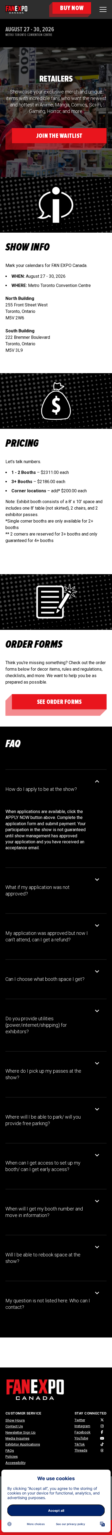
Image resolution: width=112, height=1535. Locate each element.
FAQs (9, 1451)
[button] (51, 789)
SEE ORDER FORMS (59, 702)
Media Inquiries (17, 1438)
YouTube (81, 1438)
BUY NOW (71, 8)
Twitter (79, 1420)
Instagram (82, 1426)
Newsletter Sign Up (20, 1432)
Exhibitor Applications (22, 1444)
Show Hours (15, 1420)
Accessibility (15, 1463)
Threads (80, 1450)
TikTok (79, 1444)
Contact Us (14, 1426)
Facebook (82, 1432)
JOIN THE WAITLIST (59, 136)
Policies (11, 1456)
